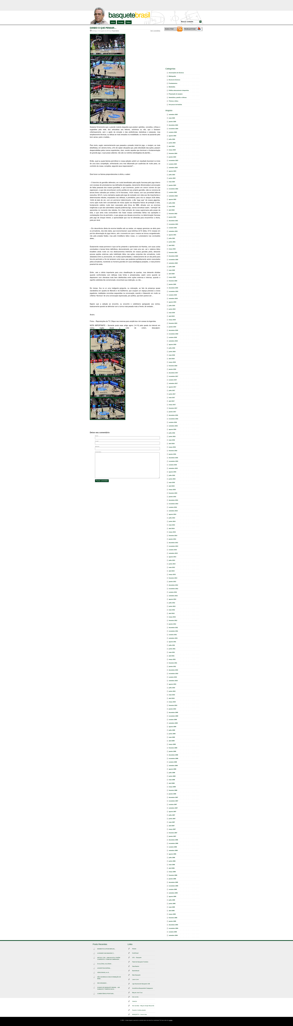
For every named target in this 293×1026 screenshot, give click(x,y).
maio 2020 (172, 270)
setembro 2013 (173, 553)
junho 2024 (172, 142)
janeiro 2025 (172, 121)
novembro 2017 (173, 376)
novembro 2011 (173, 631)
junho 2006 (172, 861)
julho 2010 (172, 687)
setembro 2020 (173, 263)
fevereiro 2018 (173, 365)
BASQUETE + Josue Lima (139, 1014)
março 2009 (172, 744)
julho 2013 (172, 560)
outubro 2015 (173, 464)
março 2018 (172, 362)
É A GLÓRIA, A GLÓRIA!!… (105, 963)
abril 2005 (172, 910)
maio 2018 (172, 355)
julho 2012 (172, 602)
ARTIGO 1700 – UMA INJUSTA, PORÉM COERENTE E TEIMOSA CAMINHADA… (108, 958)
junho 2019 (172, 309)
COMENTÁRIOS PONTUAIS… (106, 993)
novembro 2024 (173, 128)
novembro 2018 (173, 334)
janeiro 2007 (172, 836)
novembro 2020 (173, 259)
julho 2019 (172, 305)
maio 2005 (172, 907)
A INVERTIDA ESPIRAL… (104, 968)
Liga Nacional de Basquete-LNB (141, 983)
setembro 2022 (173, 196)
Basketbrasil (135, 970)
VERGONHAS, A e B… (103, 972)
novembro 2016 (173, 418)
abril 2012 (172, 613)
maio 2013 (172, 567)
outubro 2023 (173, 164)
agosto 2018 (172, 344)
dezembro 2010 (173, 670)
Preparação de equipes (176, 94)
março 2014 (172, 532)
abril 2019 (172, 316)
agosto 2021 (172, 234)
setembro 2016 (173, 426)
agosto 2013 (172, 556)
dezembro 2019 (173, 288)
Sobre (128, 22)
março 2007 (172, 829)
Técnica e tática (173, 101)
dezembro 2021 (173, 220)
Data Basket (135, 966)
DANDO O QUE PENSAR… (103, 28)
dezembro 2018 (173, 330)
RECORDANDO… (102, 983)
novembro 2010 (173, 673)
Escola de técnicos (174, 79)
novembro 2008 (173, 758)
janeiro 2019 (172, 326)
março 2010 (172, 702)
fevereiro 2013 (173, 578)
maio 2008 (172, 779)
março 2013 (172, 574)
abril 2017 (172, 401)
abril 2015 (172, 486)
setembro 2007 (173, 808)
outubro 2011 (173, 634)
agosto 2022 (172, 199)
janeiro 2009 (172, 751)
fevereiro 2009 (173, 748)
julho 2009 (172, 730)
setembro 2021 (173, 231)
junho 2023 (172, 178)
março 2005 (172, 914)
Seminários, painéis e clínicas (178, 97)
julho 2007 (172, 815)
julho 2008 (172, 772)
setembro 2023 (173, 167)
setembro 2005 (173, 893)
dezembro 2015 (173, 457)
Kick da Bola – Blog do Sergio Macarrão (143, 1005)
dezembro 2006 (173, 840)
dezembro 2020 (173, 256)
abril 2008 (172, 783)
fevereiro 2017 (173, 408)
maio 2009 (172, 737)
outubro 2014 (173, 507)
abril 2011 (171, 656)
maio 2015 (172, 482)
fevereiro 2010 (173, 705)
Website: (97, 446)
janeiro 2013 (172, 581)
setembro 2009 (173, 723)
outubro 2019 (173, 295)
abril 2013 (172, 571)
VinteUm (134, 1001)
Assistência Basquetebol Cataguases (142, 988)
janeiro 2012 (172, 624)
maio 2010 (172, 694)
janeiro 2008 (172, 794)
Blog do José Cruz (137, 992)
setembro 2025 (173, 114)
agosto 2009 (172, 726)
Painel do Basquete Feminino (140, 962)
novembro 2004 (173, 928)
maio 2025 (172, 118)
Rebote (134, 948)
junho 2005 (172, 903)
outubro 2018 (173, 337)
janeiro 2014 (172, 539)
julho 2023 (172, 174)
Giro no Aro (135, 997)
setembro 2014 (173, 510)
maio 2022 (172, 206)
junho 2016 (172, 436)
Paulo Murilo (115, 31)
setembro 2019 (173, 298)
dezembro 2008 (173, 755)
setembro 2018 (173, 341)
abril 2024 (172, 146)
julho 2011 (172, 645)
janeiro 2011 (172, 666)
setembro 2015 (173, 468)
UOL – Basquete (136, 957)
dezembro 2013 (173, 542)
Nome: (96, 435)
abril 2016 (172, 443)
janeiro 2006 (172, 878)
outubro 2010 (173, 677)
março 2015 (172, 489)
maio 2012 (172, 610)
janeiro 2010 (172, 709)
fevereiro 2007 (173, 832)
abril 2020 (172, 273)
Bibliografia (172, 76)
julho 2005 (172, 900)
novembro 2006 (173, 843)
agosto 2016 (172, 429)
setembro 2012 (173, 595)
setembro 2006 (173, 850)
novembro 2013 (173, 546)
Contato (120, 22)
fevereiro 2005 (173, 917)
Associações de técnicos (176, 72)
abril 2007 (172, 825)
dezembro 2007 (173, 797)
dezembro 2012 (173, 585)
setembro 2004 (173, 935)
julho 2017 (172, 390)
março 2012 (172, 617)
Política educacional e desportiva (179, 90)
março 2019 (172, 319)
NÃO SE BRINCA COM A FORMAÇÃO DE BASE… (109, 977)
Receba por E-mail (189, 29)
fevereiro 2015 (173, 493)
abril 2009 (172, 740)
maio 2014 (172, 525)
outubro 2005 (173, 889)
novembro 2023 (173, 160)
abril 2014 (172, 528)
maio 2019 (172, 312)
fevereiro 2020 (173, 280)
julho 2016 (172, 433)
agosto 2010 (172, 684)
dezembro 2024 (173, 125)
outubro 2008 (173, 762)
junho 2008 (172, 776)
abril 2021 (172, 245)
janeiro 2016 (172, 454)
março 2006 (172, 871)
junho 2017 (172, 394)
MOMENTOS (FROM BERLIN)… (106, 949)
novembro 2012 (173, 588)
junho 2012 (172, 606)
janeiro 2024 (172, 157)
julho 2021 (172, 238)
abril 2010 (172, 698)
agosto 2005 (172, 896)
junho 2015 (172, 479)
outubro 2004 (173, 932)
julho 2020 (172, 266)
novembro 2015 (173, 461)
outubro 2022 (173, 192)
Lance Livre (135, 979)
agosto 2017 (172, 387)
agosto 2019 (172, 302)
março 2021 (172, 249)
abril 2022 (172, 210)
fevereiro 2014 (173, 535)
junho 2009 (172, 733)
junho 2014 (172, 521)
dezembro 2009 (173, 712)
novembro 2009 (173, 716)
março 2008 (172, 786)
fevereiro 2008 (173, 790)
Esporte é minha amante (139, 1010)
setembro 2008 (173, 765)
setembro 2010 (173, 680)
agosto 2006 (172, 854)
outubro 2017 (173, 380)
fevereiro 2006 (173, 875)
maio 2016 (172, 440)
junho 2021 (172, 242)
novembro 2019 (173, 291)
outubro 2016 (173, 422)
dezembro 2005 (173, 882)
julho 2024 (172, 139)
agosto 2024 (172, 135)
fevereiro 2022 (173, 213)
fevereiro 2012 (173, 620)
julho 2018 (172, 348)
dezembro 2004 (173, 924)
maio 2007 (172, 822)
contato (170, 1020)
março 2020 (172, 277)
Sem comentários (155, 31)
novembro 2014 (173, 503)
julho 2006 (172, 857)
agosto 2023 (172, 171)
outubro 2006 (173, 847)
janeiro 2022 (172, 217)
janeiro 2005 (172, 921)
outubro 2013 (173, 549)
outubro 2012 (173, 592)
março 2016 (172, 447)
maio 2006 (172, 864)
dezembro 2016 (173, 415)
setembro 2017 (173, 383)
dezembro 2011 (173, 627)
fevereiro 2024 (173, 153)
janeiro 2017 (172, 411)
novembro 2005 (173, 886)
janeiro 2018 (172, 369)
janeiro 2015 (172, 496)
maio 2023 (172, 181)
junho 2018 (172, 351)
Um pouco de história (175, 104)
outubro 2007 (173, 804)
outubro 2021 (173, 227)
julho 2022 (172, 203)
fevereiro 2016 (173, 450)
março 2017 (172, 404)
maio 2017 (172, 397)
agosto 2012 (172, 599)
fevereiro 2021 (173, 252)
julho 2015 (172, 475)
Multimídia (172, 87)
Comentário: (98, 451)
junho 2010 (172, 691)
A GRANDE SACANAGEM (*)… (106, 953)
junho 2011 (172, 648)
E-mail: (97, 441)
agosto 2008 (172, 769)
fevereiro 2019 (173, 323)
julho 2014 (172, 518)
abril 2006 (172, 868)
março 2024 (172, 150)
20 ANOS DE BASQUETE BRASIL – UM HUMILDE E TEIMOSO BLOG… (108, 988)
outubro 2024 (173, 132)
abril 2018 (172, 358)
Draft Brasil (135, 953)
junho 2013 (172, 564)
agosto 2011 (172, 641)
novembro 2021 (173, 224)
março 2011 (172, 659)
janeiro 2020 (172, 284)
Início (113, 22)
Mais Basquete (136, 975)
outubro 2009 (173, 719)
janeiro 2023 (172, 185)
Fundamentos (173, 83)
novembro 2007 (173, 801)
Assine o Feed (169, 29)
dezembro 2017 (173, 372)
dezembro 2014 (173, 500)
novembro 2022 (173, 188)
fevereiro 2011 (173, 663)
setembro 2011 (173, 638)
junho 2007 (172, 818)
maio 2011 (172, 652)
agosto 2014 (172, 514)
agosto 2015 (172, 472)
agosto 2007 (172, 811)
